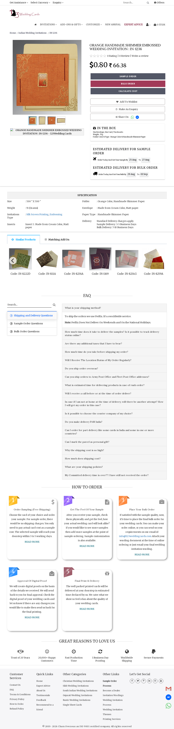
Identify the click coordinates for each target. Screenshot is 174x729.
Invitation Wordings (113, 695)
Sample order (128, 76)
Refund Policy (17, 708)
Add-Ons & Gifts (70, 24)
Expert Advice (43, 685)
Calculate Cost (128, 91)
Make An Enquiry (128, 109)
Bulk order (128, 83)
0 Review (124, 55)
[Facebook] (132, 680)
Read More (32, 541)
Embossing (56, 214)
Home (39, 681)
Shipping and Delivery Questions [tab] (33, 315)
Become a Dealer (111, 690)
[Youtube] (161, 680)
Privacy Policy (17, 699)
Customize (93, 24)
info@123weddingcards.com (135, 536)
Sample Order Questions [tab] (28, 323)
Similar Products (26, 239)
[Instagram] (155, 680)
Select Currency (40, 2)
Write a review (140, 55)
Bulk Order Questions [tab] (26, 331)
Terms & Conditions (20, 694)
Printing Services (112, 719)
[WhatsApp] (133, 117)
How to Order (17, 704)
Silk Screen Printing (37, 214)
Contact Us (15, 685)
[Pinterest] (143, 680)
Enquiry (57, 2)
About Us (40, 690)
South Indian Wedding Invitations (80, 690)
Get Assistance (18, 2)
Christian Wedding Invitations (78, 681)
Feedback (41, 700)
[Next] (161, 260)
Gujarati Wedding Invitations (77, 695)
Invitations (47, 24)
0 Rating (112, 55)
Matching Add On (58, 239)
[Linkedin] (149, 680)
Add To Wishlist (128, 101)
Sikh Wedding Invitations (76, 685)
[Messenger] (138, 117)
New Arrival (113, 24)
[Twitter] (138, 680)
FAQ (12, 689)
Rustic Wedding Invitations (76, 700)
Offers (160, 2)
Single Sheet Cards (72, 705)
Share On (123, 117)
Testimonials (43, 695)
